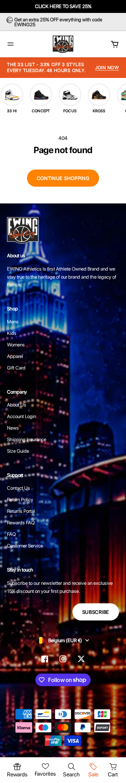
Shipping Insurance (26, 439)
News (13, 428)
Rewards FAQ (21, 522)
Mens (13, 321)
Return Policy (20, 499)
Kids (11, 333)
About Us (16, 405)
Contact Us (18, 488)
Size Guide (18, 451)
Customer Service (25, 545)
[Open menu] (10, 44)
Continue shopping (63, 178)
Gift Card (16, 368)
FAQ (11, 534)
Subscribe (95, 612)
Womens (16, 344)
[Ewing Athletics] (63, 44)
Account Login (21, 416)
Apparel (15, 356)
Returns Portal (21, 511)
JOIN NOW (107, 67)
